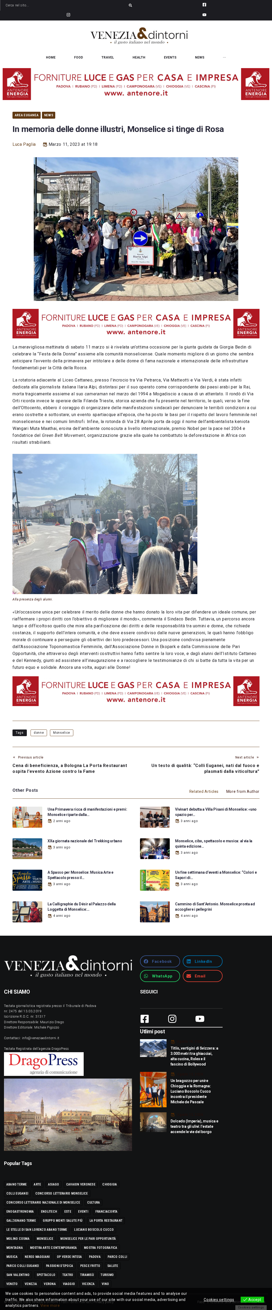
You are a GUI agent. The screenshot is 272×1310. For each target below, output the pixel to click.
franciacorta (106, 1211)
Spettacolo (46, 1275)
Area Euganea (27, 115)
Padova (94, 1257)
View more (50, 1305)
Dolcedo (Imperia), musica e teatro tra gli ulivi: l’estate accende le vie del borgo (194, 1126)
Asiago (53, 1184)
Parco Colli (117, 1257)
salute (112, 1266)
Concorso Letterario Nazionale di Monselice (43, 1202)
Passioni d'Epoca (59, 1266)
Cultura (93, 1202)
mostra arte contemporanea (53, 1248)
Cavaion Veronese (80, 1184)
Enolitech (49, 1211)
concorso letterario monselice (61, 1193)
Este (67, 1211)
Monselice (61, 733)
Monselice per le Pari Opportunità (88, 1239)
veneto (12, 1284)
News (48, 115)
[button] (160, 961)
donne (39, 733)
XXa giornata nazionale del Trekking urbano (85, 841)
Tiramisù (87, 1275)
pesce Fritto (90, 1266)
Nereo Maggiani (37, 1257)
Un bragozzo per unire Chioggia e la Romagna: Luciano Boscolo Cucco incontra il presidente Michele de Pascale (191, 1091)
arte (37, 1184)
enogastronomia (20, 1211)
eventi (83, 1211)
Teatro (67, 1275)
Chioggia (109, 1184)
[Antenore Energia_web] (136, 84)
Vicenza (88, 1284)
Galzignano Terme (21, 1220)
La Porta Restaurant (106, 1220)
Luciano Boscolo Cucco (94, 1230)
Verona (50, 1284)
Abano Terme (16, 1184)
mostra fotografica (100, 1248)
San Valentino (17, 1275)
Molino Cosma (17, 1239)
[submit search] (130, 5)
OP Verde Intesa (69, 1257)
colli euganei (17, 1193)
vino (105, 1284)
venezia (31, 1284)
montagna (14, 1248)
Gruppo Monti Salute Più (62, 1220)
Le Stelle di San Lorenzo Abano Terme (36, 1230)
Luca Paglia (24, 144)
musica (12, 1257)
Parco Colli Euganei (22, 1266)
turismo (107, 1275)
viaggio (69, 1284)
